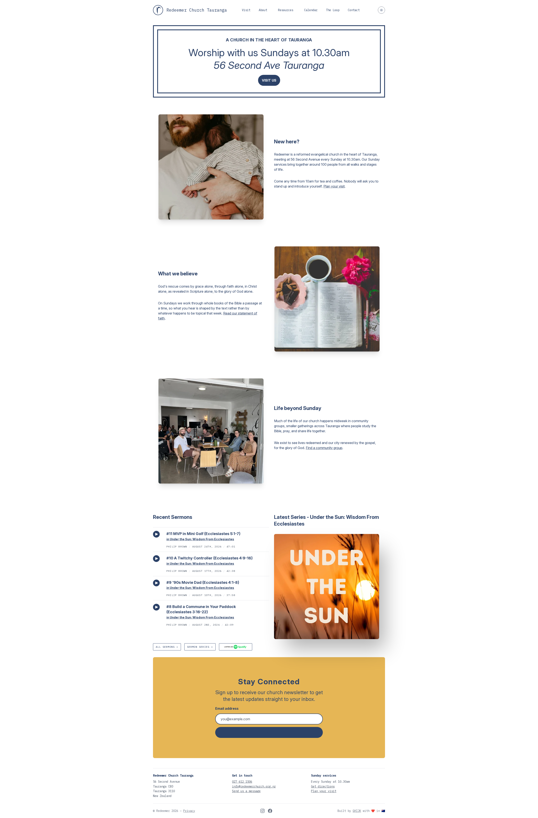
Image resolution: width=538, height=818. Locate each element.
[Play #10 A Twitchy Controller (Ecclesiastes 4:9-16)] (156, 558)
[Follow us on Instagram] (262, 811)
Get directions (323, 786)
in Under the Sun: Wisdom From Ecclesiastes (200, 539)
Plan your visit (334, 186)
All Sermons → (167, 646)
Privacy (189, 811)
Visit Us (269, 80)
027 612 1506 (242, 782)
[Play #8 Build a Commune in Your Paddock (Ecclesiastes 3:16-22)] (156, 607)
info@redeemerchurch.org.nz (254, 786)
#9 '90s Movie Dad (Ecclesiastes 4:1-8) (202, 582)
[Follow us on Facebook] (270, 811)
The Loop (332, 10)
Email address (227, 708)
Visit (246, 10)
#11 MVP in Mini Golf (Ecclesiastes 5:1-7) (203, 533)
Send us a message (246, 791)
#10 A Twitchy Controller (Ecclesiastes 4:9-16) (209, 558)
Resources (285, 10)
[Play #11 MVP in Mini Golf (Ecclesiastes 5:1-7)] (156, 534)
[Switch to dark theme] (381, 10)
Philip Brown (176, 546)
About (263, 10)
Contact (354, 10)
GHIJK (357, 811)
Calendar (311, 10)
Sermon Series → (200, 646)
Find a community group (324, 448)
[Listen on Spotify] (235, 646)
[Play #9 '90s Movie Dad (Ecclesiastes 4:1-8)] (156, 583)
